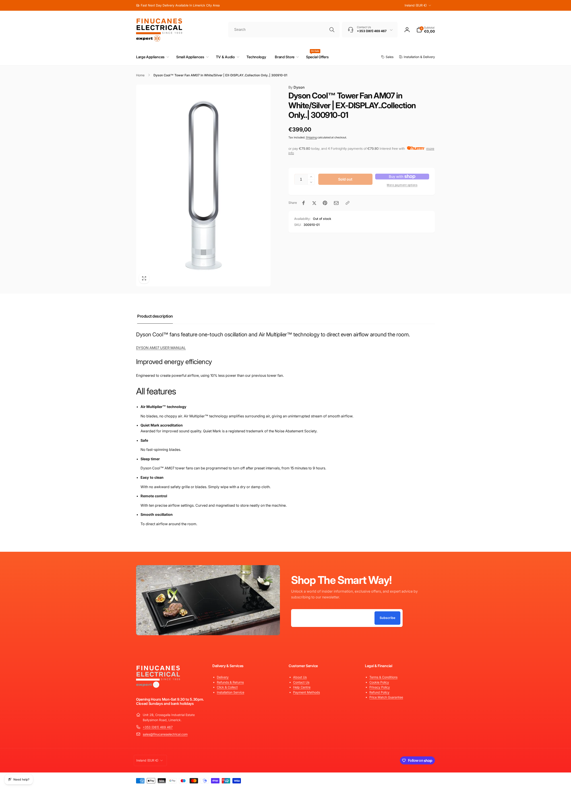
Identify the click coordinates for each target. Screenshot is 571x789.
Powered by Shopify (424, 779)
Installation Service (230, 692)
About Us (300, 677)
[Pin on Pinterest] (325, 203)
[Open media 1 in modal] (203, 186)
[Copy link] (347, 203)
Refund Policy (379, 692)
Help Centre (301, 687)
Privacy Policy (379, 687)
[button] (425, 29)
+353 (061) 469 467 (158, 727)
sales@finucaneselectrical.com (165, 734)
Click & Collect (227, 687)
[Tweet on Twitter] (314, 203)
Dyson (296, 87)
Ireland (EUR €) (416, 5)
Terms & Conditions (383, 677)
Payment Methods (306, 692)
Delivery (223, 677)
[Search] (331, 29)
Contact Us (301, 682)
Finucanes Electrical (402, 779)
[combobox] (284, 29)
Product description (155, 316)
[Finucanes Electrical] (158, 687)
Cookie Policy (379, 682)
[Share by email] (336, 203)
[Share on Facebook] (303, 203)
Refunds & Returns (230, 682)
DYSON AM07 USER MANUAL (161, 348)
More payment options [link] (402, 185)
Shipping (311, 137)
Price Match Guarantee (386, 697)
